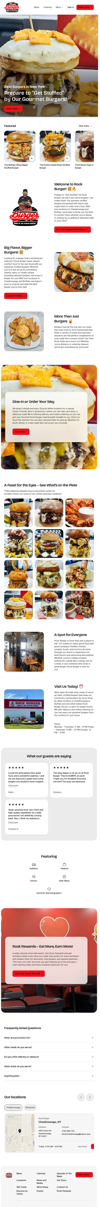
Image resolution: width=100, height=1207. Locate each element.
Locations (21, 1180)
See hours (82, 1146)
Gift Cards (22, 1187)
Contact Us (62, 1187)
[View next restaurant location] (90, 1097)
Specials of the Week (64, 1175)
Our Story (61, 1180)
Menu (36, 7)
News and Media (41, 1182)
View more (13, 785)
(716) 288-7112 (68, 1131)
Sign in (70, 7)
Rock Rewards (64, 1191)
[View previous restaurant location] (81, 1097)
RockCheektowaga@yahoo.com (76, 1134)
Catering (47, 7)
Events (40, 1191)
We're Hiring (42, 1187)
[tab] (13, 1107)
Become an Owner (22, 1192)
